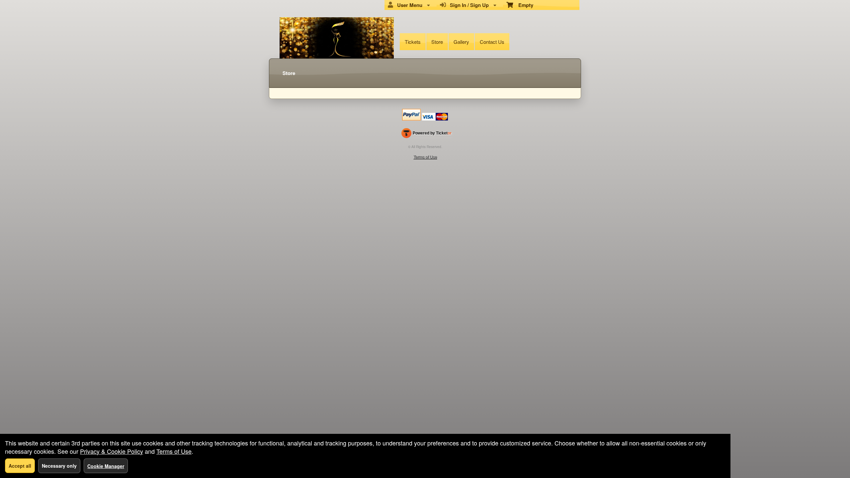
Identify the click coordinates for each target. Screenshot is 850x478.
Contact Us (492, 41)
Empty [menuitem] (523, 5)
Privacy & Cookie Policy (111, 451)
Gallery (461, 41)
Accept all (20, 465)
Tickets (413, 41)
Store (437, 41)
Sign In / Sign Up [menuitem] (468, 5)
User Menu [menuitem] (408, 5)
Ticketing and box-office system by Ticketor (426, 134)
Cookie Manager (105, 466)
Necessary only (59, 465)
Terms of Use (425, 156)
